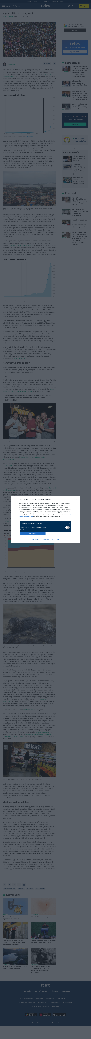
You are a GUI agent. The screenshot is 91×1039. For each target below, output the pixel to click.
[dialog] (45, 519)
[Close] (76, 499)
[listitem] (45, 524)
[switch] (67, 527)
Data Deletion (35, 539)
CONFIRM (32, 533)
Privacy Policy (55, 539)
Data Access (45, 539)
